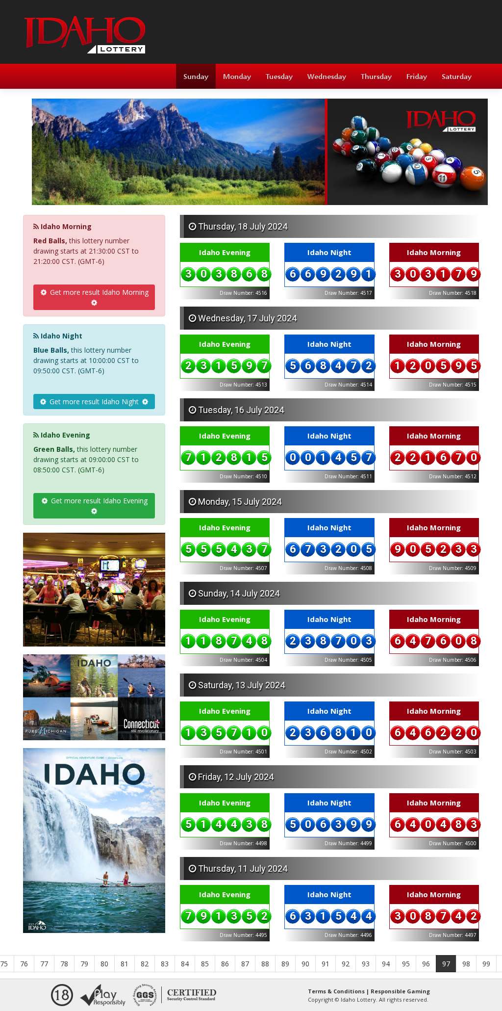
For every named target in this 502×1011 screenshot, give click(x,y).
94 (386, 963)
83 (165, 963)
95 (406, 963)
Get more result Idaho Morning (98, 292)
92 (346, 963)
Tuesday (279, 76)
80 (104, 963)
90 (305, 963)
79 (84, 963)
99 (486, 963)
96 (426, 963)
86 (225, 963)
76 (24, 963)
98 (466, 963)
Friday (416, 76)
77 (44, 963)
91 (325, 963)
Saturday (457, 76)
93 (366, 963)
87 (245, 963)
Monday (237, 76)
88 (265, 963)
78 (64, 963)
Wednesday (326, 76)
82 (145, 963)
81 (124, 963)
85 (205, 963)
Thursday (376, 76)
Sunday (195, 76)
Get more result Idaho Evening (98, 500)
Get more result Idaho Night (94, 401)
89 (285, 963)
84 (185, 963)
